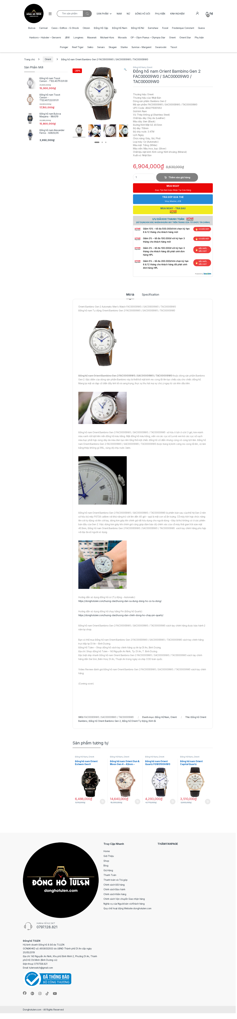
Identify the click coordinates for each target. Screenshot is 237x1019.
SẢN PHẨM (102, 13)
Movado (122, 37)
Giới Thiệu (109, 856)
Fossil (165, 28)
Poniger (64, 47)
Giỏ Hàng (108, 870)
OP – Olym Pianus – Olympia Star (148, 37)
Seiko (90, 47)
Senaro (101, 47)
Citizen (86, 28)
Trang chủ (29, 59)
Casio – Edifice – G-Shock (65, 28)
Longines (78, 37)
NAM (119, 13)
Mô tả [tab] (130, 294)
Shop (106, 860)
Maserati (91, 37)
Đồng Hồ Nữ (137, 28)
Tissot (173, 47)
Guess (201, 28)
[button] (125, 69)
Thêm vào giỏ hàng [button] (102, 801)
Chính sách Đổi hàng (114, 884)
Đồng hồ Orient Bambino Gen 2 (105, 721)
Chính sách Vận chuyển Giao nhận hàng (124, 898)
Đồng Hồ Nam (119, 28)
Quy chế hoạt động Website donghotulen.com (127, 908)
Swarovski (160, 47)
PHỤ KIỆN (160, 13)
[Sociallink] (24, 993)
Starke (124, 47)
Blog (106, 865)
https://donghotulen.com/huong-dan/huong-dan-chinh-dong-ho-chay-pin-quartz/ (120, 615)
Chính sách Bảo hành (114, 889)
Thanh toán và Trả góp (116, 879)
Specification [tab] (150, 294)
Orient (172, 37)
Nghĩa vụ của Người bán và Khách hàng (124, 903)
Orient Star (185, 37)
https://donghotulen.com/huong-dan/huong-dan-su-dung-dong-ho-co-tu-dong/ (120, 601)
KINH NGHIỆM (177, 13)
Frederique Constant (183, 28)
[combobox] (70, 13)
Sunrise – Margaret (141, 47)
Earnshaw (153, 28)
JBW (67, 37)
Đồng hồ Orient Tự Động (135, 721)
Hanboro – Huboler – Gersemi (45, 37)
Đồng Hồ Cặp (101, 28)
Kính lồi (152, 721)
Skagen (113, 47)
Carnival (43, 28)
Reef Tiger (78, 47)
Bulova (31, 28)
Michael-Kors (107, 37)
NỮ (128, 13)
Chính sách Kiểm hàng (115, 894)
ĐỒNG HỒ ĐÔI (142, 13)
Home (107, 851)
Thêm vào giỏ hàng (179, 177)
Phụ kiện (199, 37)
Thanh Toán (110, 875)
